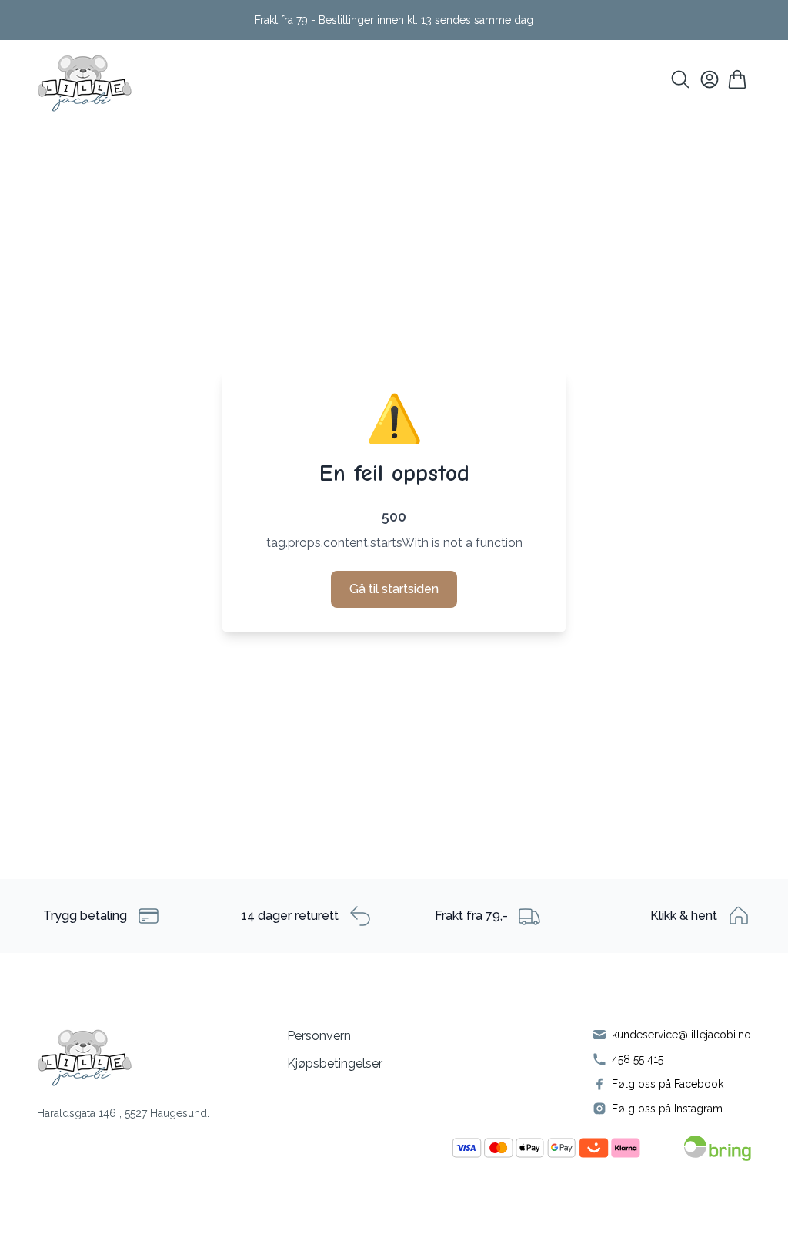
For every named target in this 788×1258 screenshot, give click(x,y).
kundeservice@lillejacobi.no (681, 1034)
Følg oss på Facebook (667, 1084)
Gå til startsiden (394, 589)
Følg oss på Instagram (667, 1108)
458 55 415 (637, 1059)
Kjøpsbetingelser (334, 1063)
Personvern (319, 1035)
